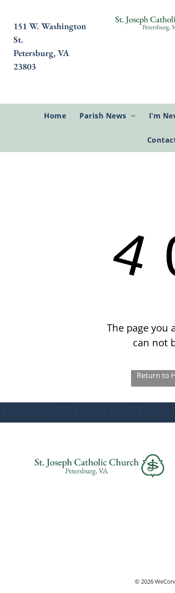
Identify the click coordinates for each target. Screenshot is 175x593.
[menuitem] (55, 116)
